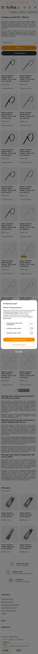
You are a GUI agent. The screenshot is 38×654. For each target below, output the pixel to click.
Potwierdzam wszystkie (19, 339)
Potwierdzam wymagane (19, 344)
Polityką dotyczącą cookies (11, 312)
